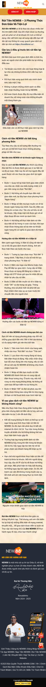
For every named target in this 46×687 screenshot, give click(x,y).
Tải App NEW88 (7, 652)
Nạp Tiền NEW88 (22, 652)
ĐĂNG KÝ (15, 12)
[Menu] (4, 4)
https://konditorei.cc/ (24, 44)
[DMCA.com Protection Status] (23, 683)
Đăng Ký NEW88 (19, 649)
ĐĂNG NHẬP (31, 12)
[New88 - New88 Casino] (23, 4)
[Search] (43, 4)
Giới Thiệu (5, 649)
